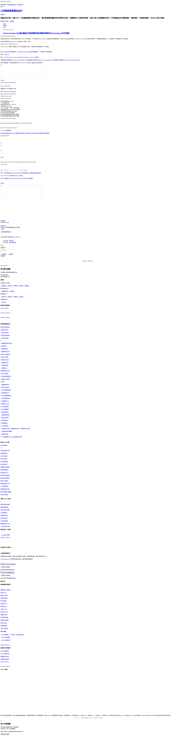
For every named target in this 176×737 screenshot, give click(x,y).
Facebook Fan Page (5, 559)
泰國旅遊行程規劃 (5, 467)
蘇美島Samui (4, 606)
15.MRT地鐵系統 (5, 409)
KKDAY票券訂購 (5, 653)
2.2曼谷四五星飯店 (5, 335)
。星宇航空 (20, 285)
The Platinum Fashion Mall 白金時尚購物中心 (28, 51)
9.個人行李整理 (4, 373)
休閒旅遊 (12, 21)
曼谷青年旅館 (4, 464)
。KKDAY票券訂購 (5, 640)
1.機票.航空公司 (4, 329)
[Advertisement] (6, 692)
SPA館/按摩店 (4, 512)
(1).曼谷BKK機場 (5, 387)
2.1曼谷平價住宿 (5, 332)
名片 (4, 27)
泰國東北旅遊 (4, 614)
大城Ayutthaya (4, 609)
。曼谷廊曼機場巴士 (5, 398)
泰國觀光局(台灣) (5, 656)
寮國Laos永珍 (4, 622)
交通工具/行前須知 (5, 509)
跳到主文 (3, 14)
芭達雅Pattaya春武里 (5, 589)
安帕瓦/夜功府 (4, 598)
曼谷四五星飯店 (4, 461)
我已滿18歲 (3, 734)
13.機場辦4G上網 (5, 403)
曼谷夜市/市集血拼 (5, 475)
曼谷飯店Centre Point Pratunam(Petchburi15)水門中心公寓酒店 (18, 178)
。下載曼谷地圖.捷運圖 (6, 431)
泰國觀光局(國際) (5, 659)
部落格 (5, 25)
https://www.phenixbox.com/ (10, 91)
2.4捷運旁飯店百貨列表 (6, 343)
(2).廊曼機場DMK (5, 392)
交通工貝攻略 (4, 456)
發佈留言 (3, 255)
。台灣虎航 (3, 302)
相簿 (4, 24)
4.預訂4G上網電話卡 (5, 354)
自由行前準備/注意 (5, 450)
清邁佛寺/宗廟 (4, 515)
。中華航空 (15, 285)
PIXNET (77, 717)
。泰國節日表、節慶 (25, 428)
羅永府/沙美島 (4, 595)
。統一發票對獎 (4, 634)
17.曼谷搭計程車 (5, 417)
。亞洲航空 (11, 291)
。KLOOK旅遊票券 (5, 637)
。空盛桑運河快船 (5, 414)
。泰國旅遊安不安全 (15, 428)
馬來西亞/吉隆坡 (5, 620)
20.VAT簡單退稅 (4, 425)
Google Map (6, 54)
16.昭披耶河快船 (5, 412)
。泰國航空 (3, 285)
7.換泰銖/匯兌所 (4, 362)
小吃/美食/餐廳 (4, 520)
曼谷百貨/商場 (12, 242)
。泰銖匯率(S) (4, 368)
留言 (12, 237)
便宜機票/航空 (4, 453)
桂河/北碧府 (3, 600)
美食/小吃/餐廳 (4, 480)
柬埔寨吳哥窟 (4, 625)
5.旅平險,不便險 (4, 357)
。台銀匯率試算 (4, 365)
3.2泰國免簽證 (4, 348)
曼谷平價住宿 (4, 458)
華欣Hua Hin (4, 592)
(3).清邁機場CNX (5, 401)
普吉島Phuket (4, 603)
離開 (8, 734)
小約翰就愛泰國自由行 (12, 10)
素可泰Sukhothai (4, 611)
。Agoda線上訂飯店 (5, 535)
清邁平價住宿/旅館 (5, 504)
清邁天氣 (7, 327)
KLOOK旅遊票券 (5, 651)
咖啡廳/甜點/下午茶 (5, 483)
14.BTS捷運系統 (4, 406)
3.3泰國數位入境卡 (5, 351)
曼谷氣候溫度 (4, 445)
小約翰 (2, 229)
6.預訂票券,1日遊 (5, 359)
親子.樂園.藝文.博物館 (6, 491)
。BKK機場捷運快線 (6, 390)
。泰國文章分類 (4, 434)
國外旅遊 (11, 240)
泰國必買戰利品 (4, 469)
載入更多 (3, 247)
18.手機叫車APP (4, 420)
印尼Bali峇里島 (4, 628)
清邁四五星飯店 (4, 507)
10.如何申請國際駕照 (6, 376)
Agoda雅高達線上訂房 (16, 436)
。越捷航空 (26, 285)
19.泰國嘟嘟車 (4, 423)
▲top (2, 244)
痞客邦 (9, 237)
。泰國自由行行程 (5, 428)
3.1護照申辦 (3, 346)
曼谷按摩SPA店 (4, 472)
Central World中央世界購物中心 (9, 51)
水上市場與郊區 (4, 486)
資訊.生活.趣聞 (4, 494)
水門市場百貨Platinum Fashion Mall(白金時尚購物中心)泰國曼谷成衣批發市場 (22, 172)
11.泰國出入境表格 (5, 379)
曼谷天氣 (3, 327)
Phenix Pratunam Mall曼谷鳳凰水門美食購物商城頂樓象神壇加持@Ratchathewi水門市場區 (36, 33)
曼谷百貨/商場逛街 (5, 478)
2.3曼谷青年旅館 (5, 338)
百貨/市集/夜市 (4, 518)
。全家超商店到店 (19, 634)
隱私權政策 (96, 717)
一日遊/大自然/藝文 (5, 526)
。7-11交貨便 (12, 634)
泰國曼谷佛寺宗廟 (5, 489)
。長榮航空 (9, 285)
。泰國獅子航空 (4, 291)
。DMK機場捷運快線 (6, 395)
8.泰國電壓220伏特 (5, 370)
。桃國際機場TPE (5, 384)
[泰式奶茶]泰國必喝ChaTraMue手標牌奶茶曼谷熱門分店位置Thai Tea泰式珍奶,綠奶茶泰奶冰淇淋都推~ (25, 133)
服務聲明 (101, 717)
